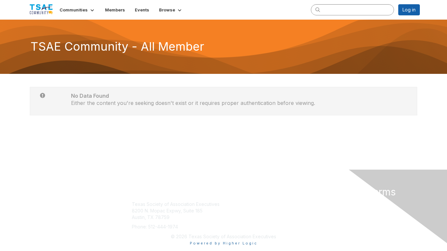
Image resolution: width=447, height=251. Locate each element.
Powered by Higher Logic (224, 243)
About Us (330, 204)
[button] (77, 10)
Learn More (238, 217)
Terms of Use (335, 210)
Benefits (235, 210)
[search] (318, 9)
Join (230, 204)
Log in (409, 9)
